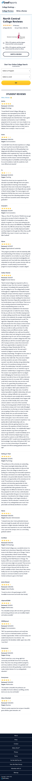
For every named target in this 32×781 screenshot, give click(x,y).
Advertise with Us (16, 768)
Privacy (16, 752)
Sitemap (16, 772)
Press (16, 739)
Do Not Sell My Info (16, 760)
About (16, 735)
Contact (16, 744)
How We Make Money (16, 764)
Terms (16, 756)
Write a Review (16, 54)
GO (16, 83)
